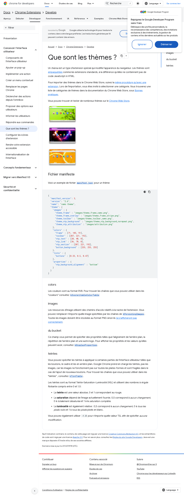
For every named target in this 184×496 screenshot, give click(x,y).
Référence (79, 18)
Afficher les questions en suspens (57, 469)
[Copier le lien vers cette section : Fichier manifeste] (77, 174)
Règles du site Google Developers (127, 437)
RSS (138, 478)
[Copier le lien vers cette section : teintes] (60, 354)
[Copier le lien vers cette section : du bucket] (64, 331)
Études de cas (66, 3)
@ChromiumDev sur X (147, 464)
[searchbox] (19, 27)
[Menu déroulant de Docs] (52, 3)
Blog (80, 3)
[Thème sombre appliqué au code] (144, 192)
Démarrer (166, 44)
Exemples (99, 18)
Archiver (93, 473)
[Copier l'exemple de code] (149, 192)
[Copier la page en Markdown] (121, 55)
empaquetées (55, 72)
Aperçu (7, 18)
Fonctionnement (54, 18)
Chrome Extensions (28, 12)
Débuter (20, 18)
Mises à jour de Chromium (101, 464)
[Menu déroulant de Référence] (88, 18)
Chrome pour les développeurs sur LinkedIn (156, 473)
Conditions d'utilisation (52, 490)
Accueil (51, 47)
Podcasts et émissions (99, 478)
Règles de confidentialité (76, 490)
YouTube (140, 469)
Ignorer (142, 44)
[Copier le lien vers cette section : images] (60, 304)
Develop (50, 12)
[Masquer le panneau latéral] (35, 491)
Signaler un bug (49, 464)
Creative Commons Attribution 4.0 (123, 434)
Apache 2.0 (78, 437)
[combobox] (118, 3)
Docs (46, 3)
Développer (35, 18)
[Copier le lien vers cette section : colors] (59, 285)
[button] (17, 50)
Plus (89, 3)
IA (68, 18)
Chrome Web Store (118, 18)
